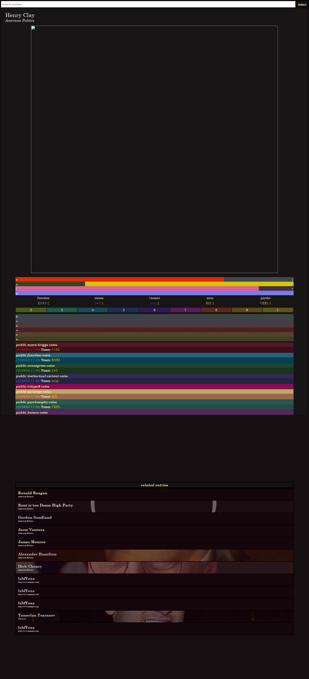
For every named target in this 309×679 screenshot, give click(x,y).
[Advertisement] (137, 450)
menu (302, 4)
